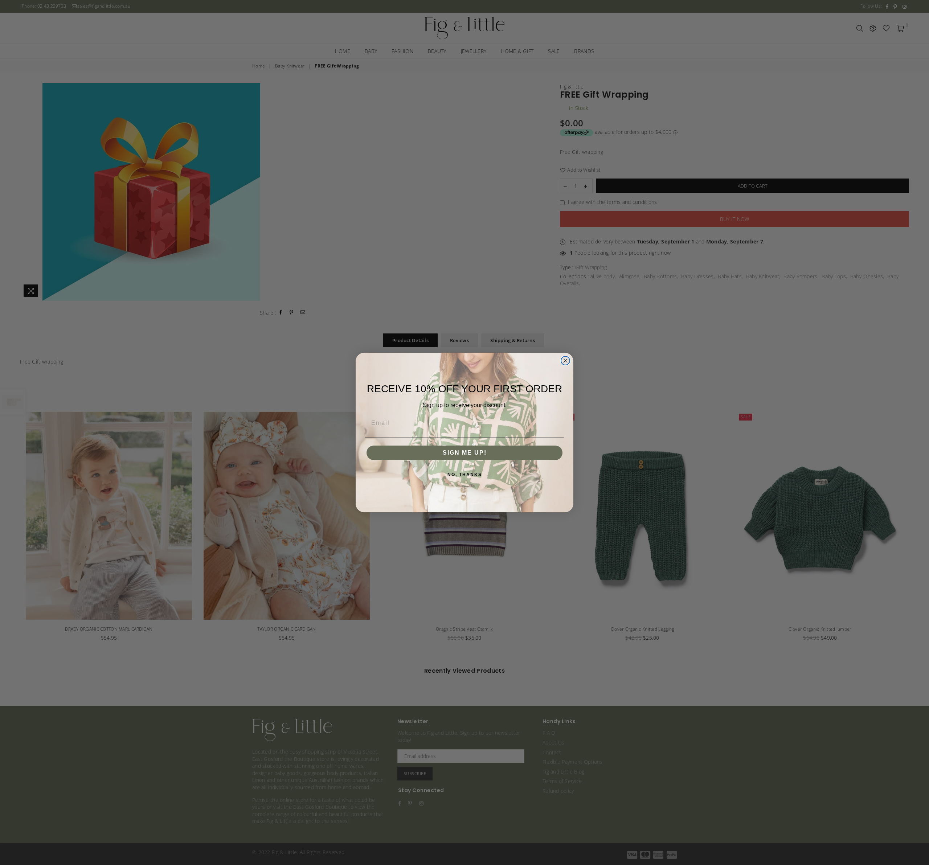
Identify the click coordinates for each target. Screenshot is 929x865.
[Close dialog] (565, 360)
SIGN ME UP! (465, 453)
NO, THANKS (464, 474)
